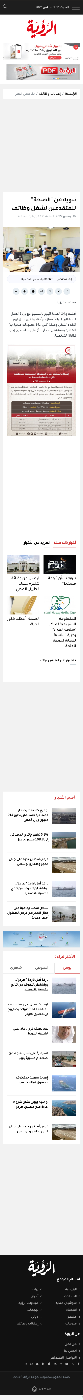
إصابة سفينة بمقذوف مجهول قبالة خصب (32, 1080)
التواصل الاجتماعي (63, 1357)
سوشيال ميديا (66, 1303)
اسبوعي (41, 968)
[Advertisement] (41, 145)
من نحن (71, 1344)
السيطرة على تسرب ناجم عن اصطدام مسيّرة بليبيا (28, 1056)
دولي (34, 1316)
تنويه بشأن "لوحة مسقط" (62, 581)
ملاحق (72, 1316)
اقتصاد (71, 1310)
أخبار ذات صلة (64, 543)
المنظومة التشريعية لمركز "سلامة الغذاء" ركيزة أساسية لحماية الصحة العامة (62, 632)
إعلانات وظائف (50, 94)
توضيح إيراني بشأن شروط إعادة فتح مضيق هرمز (30, 1105)
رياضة (34, 1289)
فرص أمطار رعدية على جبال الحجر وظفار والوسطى (29, 862)
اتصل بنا (70, 1351)
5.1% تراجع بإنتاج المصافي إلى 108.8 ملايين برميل (29, 837)
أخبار (35, 1296)
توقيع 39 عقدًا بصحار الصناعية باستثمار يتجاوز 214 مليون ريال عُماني (28, 815)
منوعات (71, 1323)
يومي (67, 968)
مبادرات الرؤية (28, 1303)
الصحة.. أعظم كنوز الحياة (23, 621)
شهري (16, 968)
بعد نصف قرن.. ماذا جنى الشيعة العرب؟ (31, 1031)
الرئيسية (71, 94)
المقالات (70, 1296)
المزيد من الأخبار (37, 543)
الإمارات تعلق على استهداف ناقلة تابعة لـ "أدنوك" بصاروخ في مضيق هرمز (28, 1009)
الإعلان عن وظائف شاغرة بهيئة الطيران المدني (24, 583)
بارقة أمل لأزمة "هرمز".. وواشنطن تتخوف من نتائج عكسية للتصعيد (30, 888)
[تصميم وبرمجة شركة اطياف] (41, 1388)
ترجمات (32, 1310)
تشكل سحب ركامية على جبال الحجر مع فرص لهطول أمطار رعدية (28, 912)
